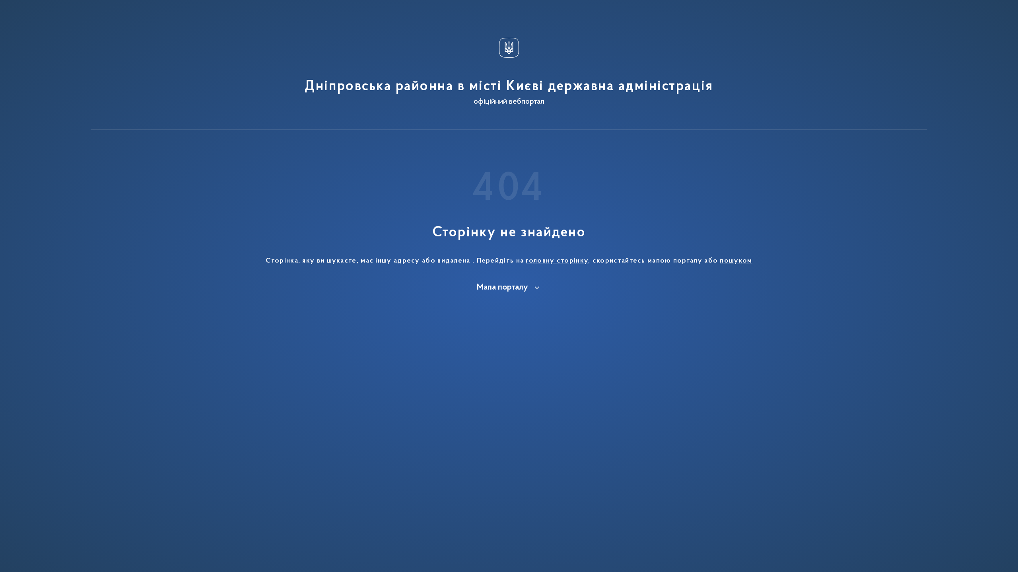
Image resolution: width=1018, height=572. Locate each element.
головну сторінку (557, 261)
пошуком (736, 261)
